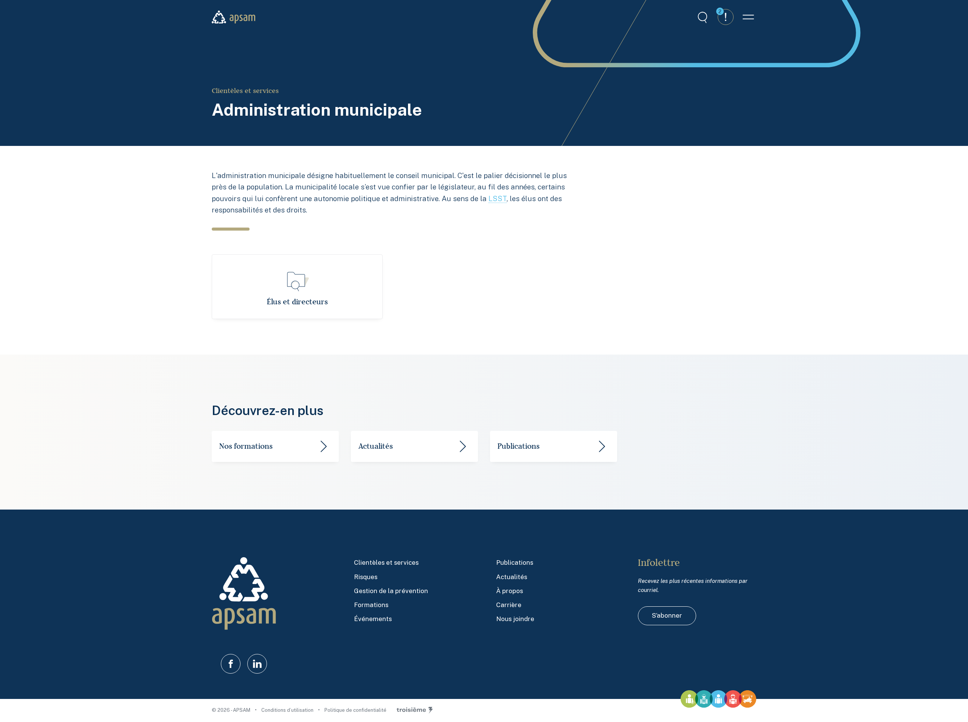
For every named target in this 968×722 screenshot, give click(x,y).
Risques (365, 577)
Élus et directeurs (297, 302)
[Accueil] (233, 17)
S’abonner (667, 615)
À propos (509, 591)
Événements (373, 619)
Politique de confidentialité (355, 710)
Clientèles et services (245, 91)
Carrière (508, 605)
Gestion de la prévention (391, 591)
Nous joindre (515, 619)
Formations (371, 605)
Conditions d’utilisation (288, 710)
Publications (514, 562)
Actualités (511, 577)
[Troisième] (415, 710)
